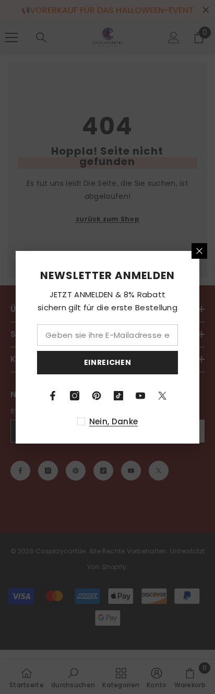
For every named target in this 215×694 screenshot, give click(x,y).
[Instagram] (75, 396)
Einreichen (108, 362)
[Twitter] (162, 396)
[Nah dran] (199, 251)
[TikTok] (118, 396)
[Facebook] (53, 396)
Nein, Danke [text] (113, 421)
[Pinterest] (97, 396)
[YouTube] (140, 396)
